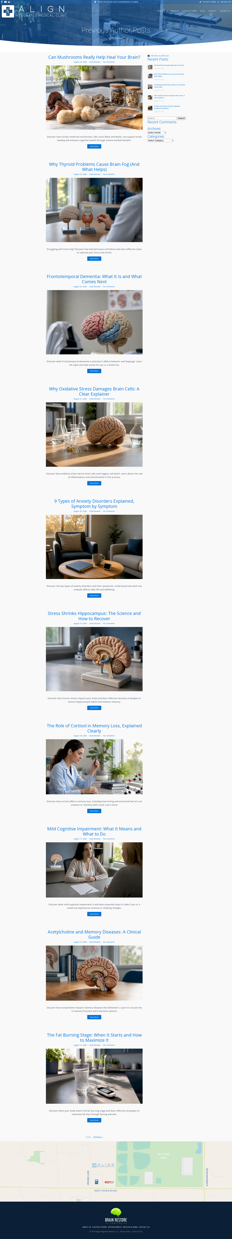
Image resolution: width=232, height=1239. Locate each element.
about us (87, 1227)
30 (94, 1137)
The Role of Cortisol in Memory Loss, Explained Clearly (94, 728)
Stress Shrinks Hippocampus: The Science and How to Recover (94, 616)
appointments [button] (115, 1227)
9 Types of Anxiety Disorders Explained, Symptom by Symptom (94, 503)
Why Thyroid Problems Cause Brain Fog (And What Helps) (94, 167)
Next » (99, 1137)
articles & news (130, 1227)
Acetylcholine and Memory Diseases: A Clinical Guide (94, 934)
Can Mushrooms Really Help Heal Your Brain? (94, 57)
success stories (99, 1227)
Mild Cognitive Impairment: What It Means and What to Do (94, 831)
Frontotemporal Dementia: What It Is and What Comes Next (94, 279)
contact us (144, 1227)
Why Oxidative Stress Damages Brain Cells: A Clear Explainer (94, 391)
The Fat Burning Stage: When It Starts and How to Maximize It (94, 1037)
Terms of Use (137, 1231)
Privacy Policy (125, 1231)
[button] (208, 2)
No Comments (109, 62)
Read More (94, 146)
